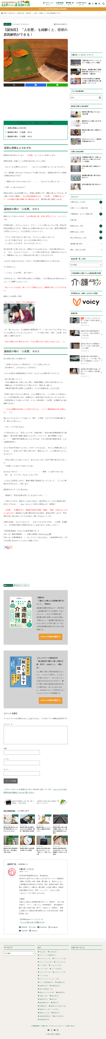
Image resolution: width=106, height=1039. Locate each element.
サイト (6, 769)
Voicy (42, 952)
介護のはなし (12, 13)
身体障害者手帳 (45, 1016)
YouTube (53, 952)
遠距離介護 (76, 244)
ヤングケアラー (45, 972)
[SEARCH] (103, 3)
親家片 (55, 1002)
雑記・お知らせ (78, 250)
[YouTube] (96, 4)
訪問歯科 (43, 1006)
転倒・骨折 (58, 1016)
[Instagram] (99, 4)
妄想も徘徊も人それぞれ (15, 128)
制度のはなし (76, 226)
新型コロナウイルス (47, 992)
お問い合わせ (71, 1026)
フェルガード (56, 965)
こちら (46, 534)
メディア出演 (56, 968)
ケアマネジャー (45, 958)
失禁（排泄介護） (46, 989)
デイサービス (60, 962)
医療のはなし (77, 232)
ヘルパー (43, 968)
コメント (8, 724)
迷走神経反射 (44, 1019)
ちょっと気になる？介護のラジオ (32, 922)
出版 (73, 220)
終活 (54, 999)
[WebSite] (23, 927)
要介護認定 (44, 1002)
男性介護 (54, 996)
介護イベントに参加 (79, 208)
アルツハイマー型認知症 (48, 955)
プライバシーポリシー (57, 1026)
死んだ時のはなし (78, 238)
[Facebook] (89, 4)
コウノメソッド (60, 958)
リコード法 (44, 975)
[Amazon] (33, 931)
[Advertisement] (36, 102)
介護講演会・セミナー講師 (81, 214)
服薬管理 (61, 992)
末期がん (43, 996)
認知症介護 (20, 13)
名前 (5, 748)
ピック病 (43, 965)
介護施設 (61, 982)
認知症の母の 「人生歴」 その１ (18, 132)
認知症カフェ (44, 1013)
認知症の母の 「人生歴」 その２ (18, 136)
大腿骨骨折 (55, 985)
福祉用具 (43, 999)
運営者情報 (36, 1026)
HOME (5, 13)
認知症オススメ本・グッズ (49, 1009)
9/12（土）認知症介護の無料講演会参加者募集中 (53, 9)
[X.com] (93, 4)
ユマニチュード (59, 972)
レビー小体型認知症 (46, 982)
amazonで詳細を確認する (51, 636)
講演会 (56, 1013)
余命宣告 (43, 985)
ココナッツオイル (46, 962)
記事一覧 (45, 1026)
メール (6, 759)
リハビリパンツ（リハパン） (49, 979)
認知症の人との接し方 (22, 585)
